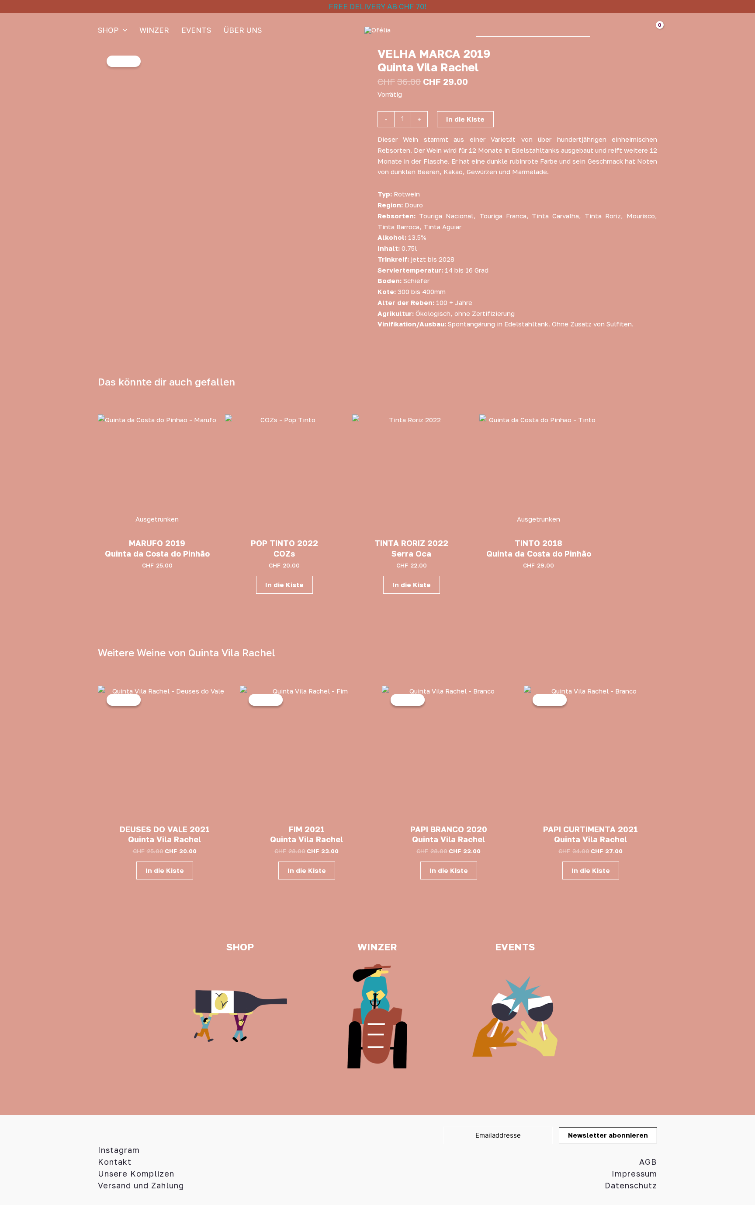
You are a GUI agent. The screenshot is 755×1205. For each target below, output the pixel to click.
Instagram (119, 1150)
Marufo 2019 (157, 543)
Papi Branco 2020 (448, 829)
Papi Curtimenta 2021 (590, 829)
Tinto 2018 (538, 543)
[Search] (600, 30)
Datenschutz (631, 1185)
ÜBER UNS (242, 30)
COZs (284, 553)
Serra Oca (411, 553)
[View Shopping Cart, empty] (647, 30)
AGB (648, 1161)
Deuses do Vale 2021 (165, 829)
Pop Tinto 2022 (284, 543)
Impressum (634, 1173)
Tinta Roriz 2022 (411, 543)
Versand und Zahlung (141, 1185)
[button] (122, 30)
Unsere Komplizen (136, 1173)
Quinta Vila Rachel (428, 67)
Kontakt (115, 1161)
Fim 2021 (307, 829)
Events (196, 30)
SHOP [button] (108, 30)
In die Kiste (465, 119)
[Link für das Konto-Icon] (622, 30)
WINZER (154, 30)
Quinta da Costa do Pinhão (157, 553)
